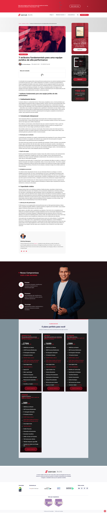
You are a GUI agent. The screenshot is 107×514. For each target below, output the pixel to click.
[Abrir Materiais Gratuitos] (65, 15)
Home (20, 23)
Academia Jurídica (25, 23)
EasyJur (36, 243)
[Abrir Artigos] (53, 15)
